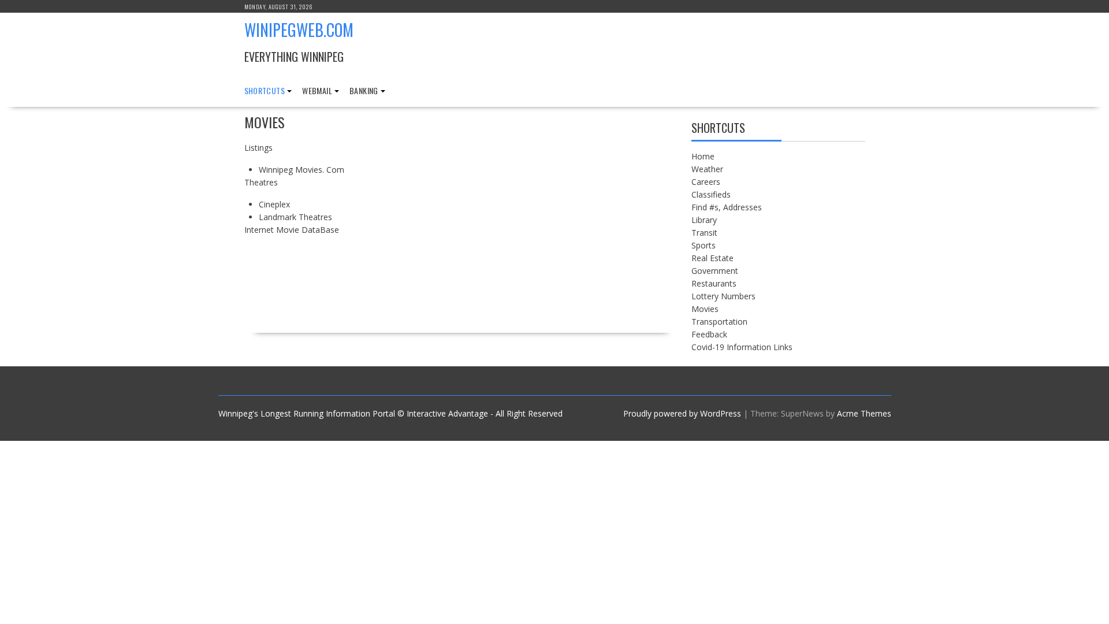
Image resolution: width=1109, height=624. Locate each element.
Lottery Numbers (723, 296)
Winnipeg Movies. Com (301, 169)
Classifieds (711, 194)
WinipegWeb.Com (298, 30)
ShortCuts (264, 90)
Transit (704, 232)
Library (704, 219)
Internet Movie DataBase (291, 229)
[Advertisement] (574, 222)
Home (702, 156)
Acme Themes (864, 413)
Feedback (709, 334)
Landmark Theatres (295, 216)
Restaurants (713, 283)
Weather (707, 169)
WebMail (317, 90)
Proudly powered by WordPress (682, 413)
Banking (363, 90)
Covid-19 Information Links (741, 346)
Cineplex (274, 204)
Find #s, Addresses (726, 207)
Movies (705, 308)
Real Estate (712, 257)
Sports (703, 245)
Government (714, 270)
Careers (705, 181)
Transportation (719, 321)
